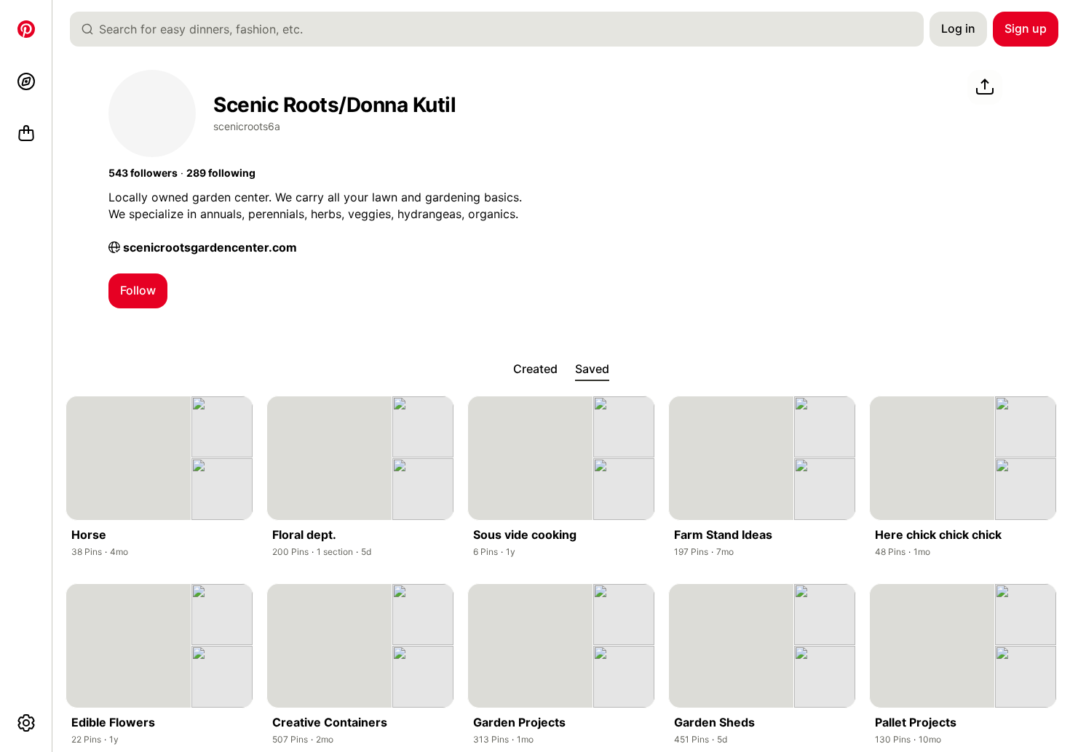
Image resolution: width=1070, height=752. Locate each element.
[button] (143, 173)
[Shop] (26, 133)
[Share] (984, 87)
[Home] (26, 29)
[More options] (26, 722)
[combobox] (502, 29)
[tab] (535, 369)
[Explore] (26, 81)
